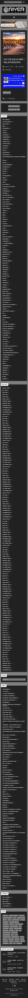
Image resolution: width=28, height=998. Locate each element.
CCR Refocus (5, 708)
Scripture (17, 939)
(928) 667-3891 (15, 990)
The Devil (5, 344)
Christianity (5, 922)
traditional (5, 943)
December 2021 (6, 510)
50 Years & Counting (8, 695)
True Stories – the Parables (10, 873)
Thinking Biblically (7, 355)
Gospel (4, 210)
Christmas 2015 (6, 712)
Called (4, 130)
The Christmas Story (8, 836)
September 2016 (6, 648)
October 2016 (6, 645)
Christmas (5, 135)
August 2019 (5, 571)
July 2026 (4, 390)
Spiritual (23, 979)
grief (3, 215)
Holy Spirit (5, 930)
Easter (4, 162)
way (14, 943)
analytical (5, 915)
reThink (4, 807)
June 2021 (4, 523)
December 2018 (6, 589)
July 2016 (4, 652)
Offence (4, 271)
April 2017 (5, 632)
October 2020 (6, 541)
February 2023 (6, 479)
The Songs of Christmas (9, 867)
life (20, 930)
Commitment (6, 137)
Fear (3, 182)
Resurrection (6, 300)
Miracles (4, 258)
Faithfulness (6, 175)
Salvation (5, 302)
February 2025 (6, 427)
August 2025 (5, 414)
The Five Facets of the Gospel (10, 840)
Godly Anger (6, 208)
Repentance (5, 295)
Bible (3, 126)
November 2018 (6, 591)
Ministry (4, 256)
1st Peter (5, 691)
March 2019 (5, 582)
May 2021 (4, 525)
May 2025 (4, 420)
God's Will (5, 206)
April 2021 (5, 528)
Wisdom (4, 370)
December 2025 (6, 405)
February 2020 (6, 558)
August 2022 (5, 493)
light (12, 934)
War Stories (5, 883)
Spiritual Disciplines (8, 324)
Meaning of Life (6, 252)
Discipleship (5, 154)
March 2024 (5, 451)
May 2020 (4, 552)
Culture (4, 148)
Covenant (5, 145)
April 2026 (5, 396)
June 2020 (4, 549)
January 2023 (6, 482)
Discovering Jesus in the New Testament (14, 156)
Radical (4, 287)
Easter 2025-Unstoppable (9, 739)
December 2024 (6, 431)
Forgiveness (5, 191)
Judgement (5, 239)
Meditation (5, 254)
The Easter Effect (7, 838)
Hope (3, 228)
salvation (5, 939)
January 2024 (6, 455)
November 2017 (6, 617)
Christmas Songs (7, 717)
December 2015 (6, 667)
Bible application (21, 917)
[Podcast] (12, 985)
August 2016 (5, 650)
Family (4, 178)
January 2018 (6, 613)
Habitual (5, 759)
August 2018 (5, 597)
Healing (4, 219)
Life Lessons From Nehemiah (10, 783)
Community (5, 139)
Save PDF (7, 92)
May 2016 (4, 656)
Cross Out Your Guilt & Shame (11, 727)
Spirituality (5, 330)
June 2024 (4, 444)
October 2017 (6, 619)
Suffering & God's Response (10, 824)
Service (4, 309)
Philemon (5, 798)
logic (16, 934)
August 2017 (5, 624)
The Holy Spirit (6, 348)
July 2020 (4, 547)
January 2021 (6, 534)
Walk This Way (6, 881)
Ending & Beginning (7, 746)
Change (4, 132)
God (20, 926)
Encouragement (7, 164)
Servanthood (6, 306)
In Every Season (6, 770)
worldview (19, 943)
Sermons (11, 979)
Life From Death (7, 778)
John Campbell (6, 903)
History (4, 223)
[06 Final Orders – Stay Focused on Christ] (4, 955)
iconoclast (11, 930)
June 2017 (4, 628)
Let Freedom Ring (7, 243)
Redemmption (6, 289)
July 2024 (4, 442)
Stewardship (6, 333)
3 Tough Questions (7, 693)
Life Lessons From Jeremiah (10, 781)
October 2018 (6, 593)
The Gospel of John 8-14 (9, 849)
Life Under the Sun (7, 785)
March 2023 (5, 477)
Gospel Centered (17, 928)
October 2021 (6, 514)
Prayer (4, 280)
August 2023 (5, 466)
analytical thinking (13, 915)
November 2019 (6, 565)
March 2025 (5, 425)
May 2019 (4, 578)
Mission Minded (6, 261)
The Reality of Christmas (9, 860)
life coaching (14, 932)
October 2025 (6, 410)
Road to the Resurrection (10, 811)
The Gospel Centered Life (9, 843)
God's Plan (5, 202)
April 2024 (5, 449)
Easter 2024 (5, 737)
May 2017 (4, 630)
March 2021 (5, 530)
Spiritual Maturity (7, 326)
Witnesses (5, 374)
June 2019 (4, 576)
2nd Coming (5, 119)
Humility (4, 230)
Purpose (4, 285)
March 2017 (5, 635)
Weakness (5, 368)
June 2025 (4, 418)
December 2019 (6, 563)
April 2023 (5, 475)
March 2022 (5, 503)
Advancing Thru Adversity (10, 698)
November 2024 (6, 434)
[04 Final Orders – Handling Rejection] (4, 970)
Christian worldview (14, 922)
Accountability (6, 121)
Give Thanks (5, 199)
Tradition (5, 359)
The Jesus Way (11, 98)
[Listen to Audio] (14, 956)
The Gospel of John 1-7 (9, 845)
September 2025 (6, 412)
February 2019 (6, 584)
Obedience (5, 269)
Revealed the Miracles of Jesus (11, 809)
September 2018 (6, 595)
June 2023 (4, 471)
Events (17, 979)
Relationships (8, 69)
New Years (5, 267)
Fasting (4, 180)
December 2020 (6, 536)
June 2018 (4, 602)
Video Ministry (12, 981)
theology (17, 941)
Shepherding (6, 317)
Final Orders (6, 750)
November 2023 (6, 460)
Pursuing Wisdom (7, 802)
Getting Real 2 (6, 195)
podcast (22, 936)
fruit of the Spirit (18, 924)
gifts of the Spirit (7, 197)
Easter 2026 (5, 741)
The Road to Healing (8, 862)
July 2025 (4, 416)
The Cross (5, 341)
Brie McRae (5, 901)
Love (3, 247)
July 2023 (4, 469)
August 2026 (5, 388)
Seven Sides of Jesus (8, 311)
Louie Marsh (21, 66)
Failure (4, 171)
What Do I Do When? (8, 885)
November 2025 (6, 407)
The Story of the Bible (8, 869)
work (4, 376)
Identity (4, 767)
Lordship (5, 245)
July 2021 (4, 521)
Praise (4, 278)
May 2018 (4, 604)
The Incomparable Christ (9, 853)
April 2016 (5, 659)
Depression (5, 152)
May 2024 (4, 447)
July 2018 (4, 600)
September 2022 (6, 490)
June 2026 (4, 392)
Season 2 (5, 816)
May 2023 (4, 473)
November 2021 (6, 512)
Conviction (5, 141)
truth (11, 943)
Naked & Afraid (6, 796)
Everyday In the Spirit (8, 748)
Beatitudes (5, 124)
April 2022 (5, 501)
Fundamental (6, 926)
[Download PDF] (17, 956)
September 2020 (6, 543)
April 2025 (5, 423)
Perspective (5, 276)
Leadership (5, 241)
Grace (4, 212)
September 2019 (6, 569)
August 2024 (5, 440)
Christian (23, 919)
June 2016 (4, 654)
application (21, 915)
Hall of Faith (6, 763)
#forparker (5, 689)
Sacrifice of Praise (7, 813)
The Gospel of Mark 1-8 (9, 851)
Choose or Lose (7, 710)
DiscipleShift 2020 (7, 729)
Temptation (5, 337)
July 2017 (4, 626)
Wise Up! (4, 372)
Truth (4, 361)
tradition (22, 941)
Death (4, 150)
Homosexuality (6, 226)
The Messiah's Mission (8, 858)
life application (6, 932)
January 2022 (6, 508)
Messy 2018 (5, 794)
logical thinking (6, 936)
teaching (11, 941)
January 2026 (6, 403)
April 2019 (5, 580)
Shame (4, 315)
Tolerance (5, 357)
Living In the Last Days (8, 789)
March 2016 (5, 661)
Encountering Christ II (8, 743)
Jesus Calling (6, 772)
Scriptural (11, 939)
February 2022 (6, 506)
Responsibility (6, 298)
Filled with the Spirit (8, 186)
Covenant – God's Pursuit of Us (11, 725)
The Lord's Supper (7, 350)
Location (4, 981)
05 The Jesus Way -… (14, 106)
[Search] (23, 2)
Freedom (4, 193)
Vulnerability (6, 365)
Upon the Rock (6, 879)
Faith (4, 173)
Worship (4, 378)
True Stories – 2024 (7, 871)
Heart (4, 221)
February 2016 (6, 663)
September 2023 (6, 464)
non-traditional (15, 936)
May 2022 (4, 499)
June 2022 (4, 497)
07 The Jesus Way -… (13, 109)
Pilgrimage (5, 800)
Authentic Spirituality (9, 700)
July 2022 (4, 495)
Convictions (6, 143)
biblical (4, 919)
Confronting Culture (8, 719)
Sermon (22, 939)
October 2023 (6, 462)
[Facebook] (15, 985)
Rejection (5, 291)
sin (3, 320)
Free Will (11, 924)
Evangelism (5, 167)
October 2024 (6, 436)
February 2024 (6, 453)
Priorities (5, 282)
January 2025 (6, 429)
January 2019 (6, 586)
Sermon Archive (8, 25)
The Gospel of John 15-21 (9, 346)
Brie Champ (5, 899)
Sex (3, 313)
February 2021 (6, 532)
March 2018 (5, 608)
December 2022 (6, 484)
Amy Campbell (6, 897)
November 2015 (6, 670)
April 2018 (5, 606)
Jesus (3, 234)
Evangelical (5, 924)
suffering (5, 335)
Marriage (5, 250)
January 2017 (6, 639)
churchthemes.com (14, 995)
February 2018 (6, 611)
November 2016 (6, 643)
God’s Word (5, 928)
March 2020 (5, 556)
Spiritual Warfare (7, 328)
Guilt (3, 217)
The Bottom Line (7, 830)
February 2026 (6, 401)
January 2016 (6, 665)
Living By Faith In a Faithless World (12, 787)
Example (4, 169)
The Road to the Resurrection (11, 864)
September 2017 (6, 621)
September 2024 (6, 438)
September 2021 (6, 517)
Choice (9, 919)
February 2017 (6, 637)
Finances (4, 188)
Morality (5, 265)
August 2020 (5, 545)
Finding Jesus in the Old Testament (12, 752)
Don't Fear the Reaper (8, 735)
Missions (5, 263)
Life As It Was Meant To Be (9, 776)
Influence (5, 232)
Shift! (4, 822)
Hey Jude (4, 765)
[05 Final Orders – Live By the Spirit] (4, 963)
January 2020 (6, 560)
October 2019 (6, 567)
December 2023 (6, 458)
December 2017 (6, 615)
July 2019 (4, 573)
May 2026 (4, 394)
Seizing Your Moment (8, 818)
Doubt (4, 160)
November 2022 (6, 486)
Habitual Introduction (9, 761)
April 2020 (5, 554)
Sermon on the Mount (9, 304)
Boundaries (5, 128)
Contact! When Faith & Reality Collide (13, 721)
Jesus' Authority (7, 236)
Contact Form (22, 981)
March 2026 (5, 399)
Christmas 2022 (6, 714)
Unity (4, 363)
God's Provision (7, 204)
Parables (5, 274)
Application (14, 982)
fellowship (5, 184)
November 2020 (6, 538)
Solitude (5, 322)
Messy (4, 792)
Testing (4, 339)
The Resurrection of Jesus (10, 352)
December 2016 (6, 641)
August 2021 (5, 519)
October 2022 (6, 488)
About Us (4, 979)
